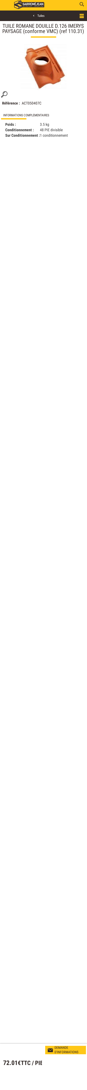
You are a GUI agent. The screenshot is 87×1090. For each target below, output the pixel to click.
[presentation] (43, 115)
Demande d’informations (66, 1050)
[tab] (43, 115)
